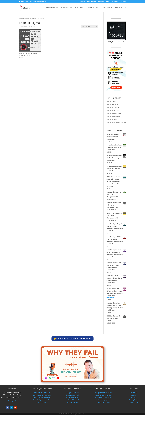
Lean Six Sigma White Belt (41, 400)
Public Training (79, 7)
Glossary (134, 395)
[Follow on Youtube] (15, 407)
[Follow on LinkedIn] (11, 407)
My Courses (114, 1)
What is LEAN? (111, 101)
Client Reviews (133, 402)
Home (21, 19)
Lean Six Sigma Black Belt (42, 393)
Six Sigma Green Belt (52, 7)
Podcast (93, 1)
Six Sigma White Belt (72, 400)
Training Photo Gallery (103, 402)
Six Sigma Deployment (103, 400)
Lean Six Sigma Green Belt (42, 395)
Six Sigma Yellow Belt (72, 397)
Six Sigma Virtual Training (103, 397)
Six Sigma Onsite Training (103, 393)
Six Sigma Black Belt (66, 7)
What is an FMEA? (112, 119)
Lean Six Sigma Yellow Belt (42, 397)
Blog (88, 1)
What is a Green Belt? (114, 107)
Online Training (105, 7)
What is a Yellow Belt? (114, 113)
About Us (82, 1)
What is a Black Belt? (113, 110)
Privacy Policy (133, 400)
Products (117, 7)
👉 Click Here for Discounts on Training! (72, 338)
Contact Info (11, 389)
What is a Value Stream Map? (116, 122)
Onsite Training (92, 7)
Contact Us (101, 1)
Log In (107, 1)
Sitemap (133, 397)
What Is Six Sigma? (113, 104)
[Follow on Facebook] (7, 407)
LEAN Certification (42, 402)
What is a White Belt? (113, 116)
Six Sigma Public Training (103, 395)
